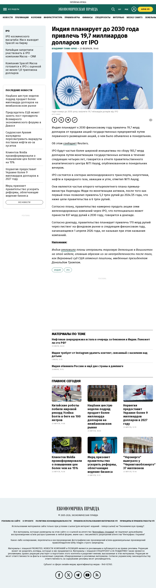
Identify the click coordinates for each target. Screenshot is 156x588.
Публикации (22, 17)
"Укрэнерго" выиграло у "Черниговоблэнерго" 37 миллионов (139, 462)
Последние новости (19, 90)
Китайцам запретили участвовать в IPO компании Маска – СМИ (20, 53)
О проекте (28, 521)
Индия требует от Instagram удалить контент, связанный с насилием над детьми (99, 354)
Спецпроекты (102, 17)
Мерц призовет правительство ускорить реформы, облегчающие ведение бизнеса (102, 464)
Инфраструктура (53, 17)
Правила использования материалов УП (96, 521)
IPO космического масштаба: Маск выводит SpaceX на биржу (22, 40)
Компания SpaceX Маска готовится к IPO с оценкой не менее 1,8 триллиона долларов (23, 68)
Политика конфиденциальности (53, 521)
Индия (57, 270)
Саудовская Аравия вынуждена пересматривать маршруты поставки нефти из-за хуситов (24, 139)
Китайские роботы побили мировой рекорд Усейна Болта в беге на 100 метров (66, 413)
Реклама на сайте (11, 521)
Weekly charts (135, 17)
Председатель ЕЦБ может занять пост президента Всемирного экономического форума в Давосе (23, 119)
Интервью (118, 17)
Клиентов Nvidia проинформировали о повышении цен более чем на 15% (67, 462)
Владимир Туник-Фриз (64, 48)
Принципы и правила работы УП (137, 521)
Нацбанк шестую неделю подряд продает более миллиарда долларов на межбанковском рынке (100, 416)
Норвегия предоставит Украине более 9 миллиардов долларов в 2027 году (135, 415)
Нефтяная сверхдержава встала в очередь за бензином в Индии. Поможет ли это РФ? (101, 341)
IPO (68, 270)
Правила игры (72, 17)
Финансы (87, 17)
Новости (8, 17)
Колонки (36, 17)
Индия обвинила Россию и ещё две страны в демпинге (87, 366)
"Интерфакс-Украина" (103, 532)
